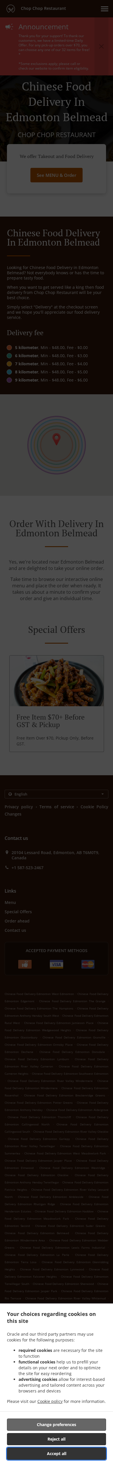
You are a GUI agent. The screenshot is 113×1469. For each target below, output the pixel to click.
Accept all (56, 1453)
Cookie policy (50, 1401)
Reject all (56, 1439)
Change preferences (56, 1424)
